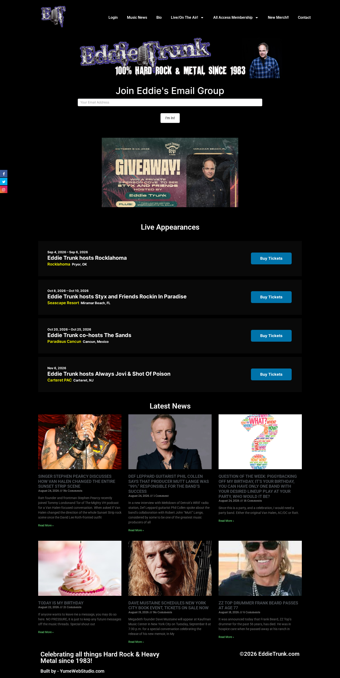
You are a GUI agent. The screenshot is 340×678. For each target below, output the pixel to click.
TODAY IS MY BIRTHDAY (60, 602)
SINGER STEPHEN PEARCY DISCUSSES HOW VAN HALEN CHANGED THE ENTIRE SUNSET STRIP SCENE (76, 481)
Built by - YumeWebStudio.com (72, 671)
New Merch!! (278, 17)
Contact (304, 17)
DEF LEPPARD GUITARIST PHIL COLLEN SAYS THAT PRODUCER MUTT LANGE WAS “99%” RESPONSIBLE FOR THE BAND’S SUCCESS (168, 484)
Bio (159, 17)
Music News (137, 17)
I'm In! (170, 118)
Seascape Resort (63, 302)
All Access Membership (233, 17)
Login (113, 17)
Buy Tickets (271, 258)
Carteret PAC (59, 380)
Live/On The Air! (184, 17)
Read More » (46, 525)
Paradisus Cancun (64, 341)
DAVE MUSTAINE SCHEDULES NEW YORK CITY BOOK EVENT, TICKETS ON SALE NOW (168, 605)
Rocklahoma (58, 264)
